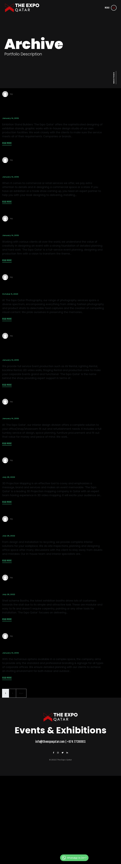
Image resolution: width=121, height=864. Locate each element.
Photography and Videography (50, 286)
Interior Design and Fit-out (43, 410)
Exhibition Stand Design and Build (45, 106)
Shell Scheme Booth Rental (43, 586)
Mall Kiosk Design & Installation (51, 169)
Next (21, 693)
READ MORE (7, 143)
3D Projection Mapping (37, 469)
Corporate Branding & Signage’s (52, 645)
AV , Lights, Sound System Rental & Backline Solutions (52, 348)
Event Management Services (46, 227)
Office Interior (23, 527)
